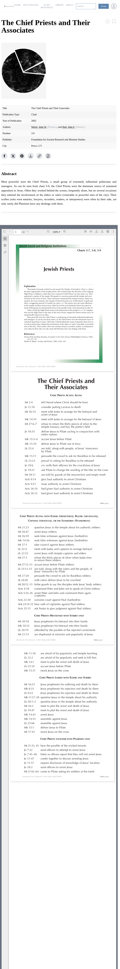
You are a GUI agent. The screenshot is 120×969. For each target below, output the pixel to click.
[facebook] (4, 156)
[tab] (5, 239)
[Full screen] (90, 231)
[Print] (107, 231)
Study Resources (47, 6)
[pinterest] (22, 156)
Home (18, 5)
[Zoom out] (48, 231)
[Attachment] (5, 252)
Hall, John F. (68, 127)
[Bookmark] (5, 245)
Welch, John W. (39, 127)
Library (59, 5)
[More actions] (113, 231)
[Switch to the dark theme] (85, 231)
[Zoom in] (64, 231)
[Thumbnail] (5, 238)
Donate (103, 6)
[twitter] (13, 156)
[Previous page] (10, 231)
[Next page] (27, 231)
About (69, 5)
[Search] (4, 231)
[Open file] (96, 231)
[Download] (102, 231)
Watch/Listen (30, 5)
